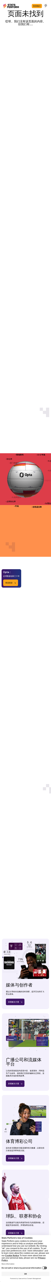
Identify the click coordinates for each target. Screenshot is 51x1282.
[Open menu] (46, 5)
